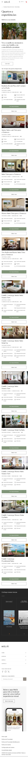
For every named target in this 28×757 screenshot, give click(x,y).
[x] (9, 672)
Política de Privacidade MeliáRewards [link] (11, 742)
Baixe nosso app (9, 701)
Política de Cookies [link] (6, 744)
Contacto (4, 663)
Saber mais (14, 111)
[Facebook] (3, 672)
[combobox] (22, 1)
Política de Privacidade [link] (7, 739)
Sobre (3, 652)
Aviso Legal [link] (4, 736)
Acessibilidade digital (7, 750)
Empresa (4, 659)
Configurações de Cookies (8, 747)
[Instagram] (6, 672)
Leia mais (7, 63)
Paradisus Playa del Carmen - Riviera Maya (12, 6)
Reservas (4, 656)
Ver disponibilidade (14, 106)
